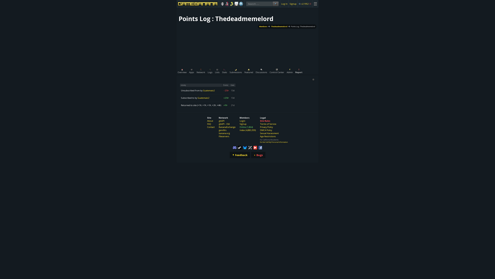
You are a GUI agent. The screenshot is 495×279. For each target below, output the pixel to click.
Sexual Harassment (269, 133)
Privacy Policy (266, 127)
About (210, 120)
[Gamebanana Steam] (240, 147)
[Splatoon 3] (231, 3)
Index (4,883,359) (248, 130)
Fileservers (224, 136)
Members (263, 26)
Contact (211, 127)
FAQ (209, 124)
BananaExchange (227, 127)
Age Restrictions (268, 136)
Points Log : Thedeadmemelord (303, 26)
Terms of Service (268, 124)
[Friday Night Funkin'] (227, 3)
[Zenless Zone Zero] (236, 3)
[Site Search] (276, 4)
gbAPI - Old (224, 124)
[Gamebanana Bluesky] (245, 147)
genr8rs (222, 130)
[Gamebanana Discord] (235, 147)
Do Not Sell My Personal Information (274, 142)
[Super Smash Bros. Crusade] (222, 3)
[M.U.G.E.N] (241, 3)
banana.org (224, 133)
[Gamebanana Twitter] (250, 147)
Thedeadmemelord (279, 26)
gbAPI (222, 120)
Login (242, 120)
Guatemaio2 (209, 90)
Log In (284, 3)
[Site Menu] (315, 4)
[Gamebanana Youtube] (255, 147)
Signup (293, 3)
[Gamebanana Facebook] (260, 147)
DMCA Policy (266, 130)
